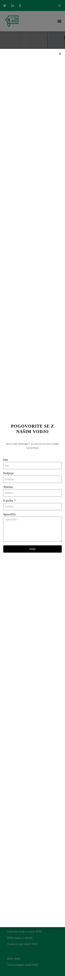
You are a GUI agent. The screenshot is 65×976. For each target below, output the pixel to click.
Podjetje (8, 473)
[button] (60, 53)
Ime (5, 459)
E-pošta (8, 500)
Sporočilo (9, 514)
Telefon (8, 487)
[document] (32, 488)
